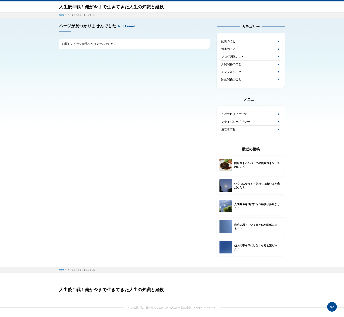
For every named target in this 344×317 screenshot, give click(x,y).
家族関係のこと (231, 79)
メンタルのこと (231, 71)
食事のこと (228, 48)
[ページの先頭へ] (332, 307)
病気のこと (228, 41)
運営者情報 (228, 129)
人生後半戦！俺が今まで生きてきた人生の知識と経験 (111, 6)
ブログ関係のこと (232, 56)
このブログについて (234, 114)
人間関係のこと (231, 64)
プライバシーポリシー (235, 121)
